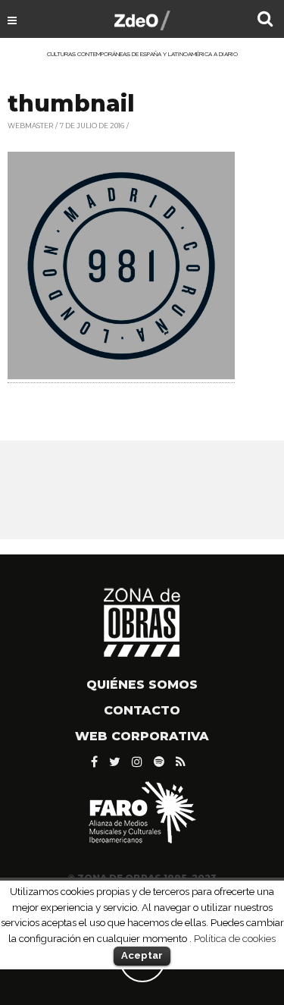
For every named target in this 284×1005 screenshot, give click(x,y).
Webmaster (30, 125)
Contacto (142, 710)
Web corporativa (142, 736)
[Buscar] (265, 20)
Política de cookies (235, 938)
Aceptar (142, 955)
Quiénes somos (142, 684)
